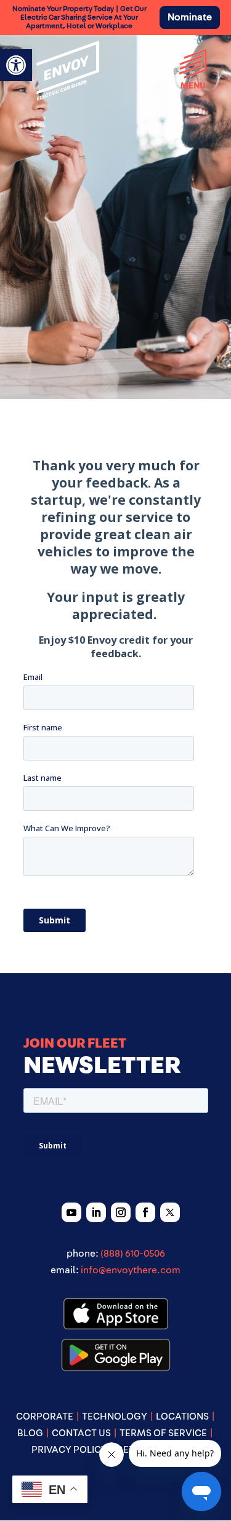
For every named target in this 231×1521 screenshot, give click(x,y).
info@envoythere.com (130, 1270)
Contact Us (81, 1433)
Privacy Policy (69, 1450)
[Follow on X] (170, 1212)
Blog (30, 1433)
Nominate (190, 17)
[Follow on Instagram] (121, 1212)
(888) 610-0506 (132, 1253)
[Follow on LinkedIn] (96, 1212)
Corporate (44, 1416)
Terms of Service (163, 1433)
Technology (114, 1416)
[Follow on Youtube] (71, 1212)
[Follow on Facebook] (145, 1212)
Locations (182, 1416)
